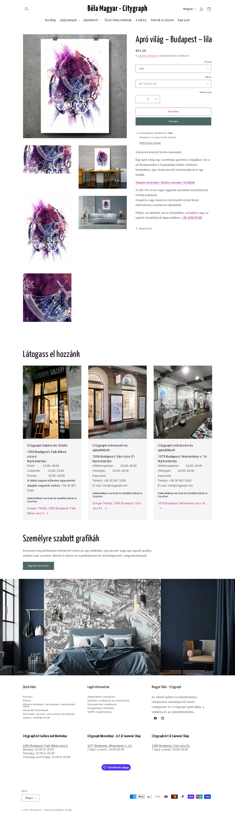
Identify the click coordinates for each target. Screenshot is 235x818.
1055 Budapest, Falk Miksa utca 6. (45, 745)
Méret (208, 77)
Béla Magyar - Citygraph (41, 810)
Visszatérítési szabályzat (102, 704)
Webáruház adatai (150, 142)
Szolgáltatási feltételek (100, 708)
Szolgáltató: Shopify (62, 810)
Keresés (28, 697)
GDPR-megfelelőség (99, 711)
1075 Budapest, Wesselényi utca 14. (182, 503)
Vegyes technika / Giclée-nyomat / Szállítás (165, 182)
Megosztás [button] (145, 228)
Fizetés (173, 121)
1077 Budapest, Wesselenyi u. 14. (109, 745)
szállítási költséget (147, 56)
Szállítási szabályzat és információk (108, 700)
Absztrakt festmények (35, 710)
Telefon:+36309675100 (36, 717)
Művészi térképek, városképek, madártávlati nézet (49, 705)
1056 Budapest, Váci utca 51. (171, 745)
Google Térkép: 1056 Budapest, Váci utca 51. (117, 506)
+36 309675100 (192, 217)
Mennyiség (205, 92)
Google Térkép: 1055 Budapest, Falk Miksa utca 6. (51, 511)
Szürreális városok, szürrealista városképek (49, 714)
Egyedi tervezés (38, 565)
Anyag (208, 61)
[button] (26, 9)
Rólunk (27, 700)
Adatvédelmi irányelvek (101, 697)
